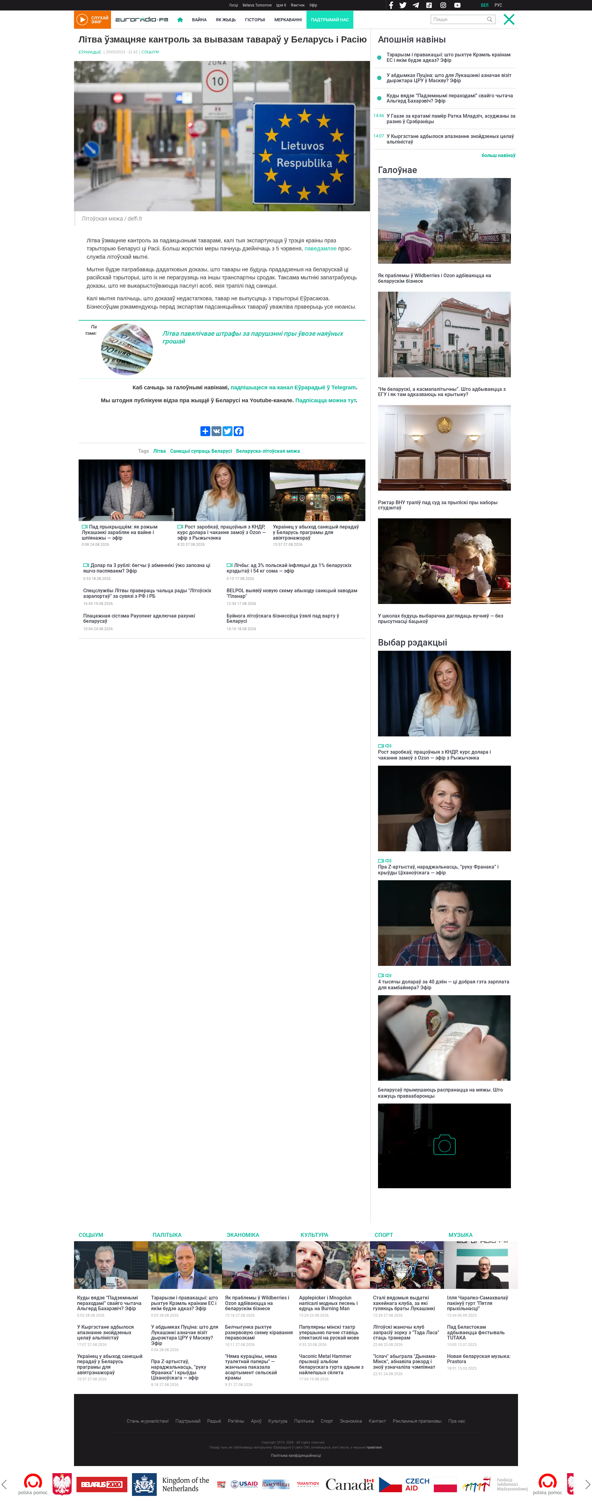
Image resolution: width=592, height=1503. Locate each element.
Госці (233, 5)
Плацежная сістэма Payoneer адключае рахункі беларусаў (139, 618)
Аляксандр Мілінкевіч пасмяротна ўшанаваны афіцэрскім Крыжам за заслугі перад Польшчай (442, 1198)
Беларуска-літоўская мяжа (268, 451)
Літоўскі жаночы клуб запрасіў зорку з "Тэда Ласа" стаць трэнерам (406, 1332)
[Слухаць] (388, 746)
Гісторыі (255, 19)
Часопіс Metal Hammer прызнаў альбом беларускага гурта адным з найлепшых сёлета (331, 1364)
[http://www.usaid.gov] (210, 1484)
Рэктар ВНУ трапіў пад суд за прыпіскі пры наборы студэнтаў (438, 505)
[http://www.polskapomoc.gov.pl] (513, 1484)
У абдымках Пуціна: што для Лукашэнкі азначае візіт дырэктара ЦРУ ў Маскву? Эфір (449, 78)
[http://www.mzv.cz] (273, 1484)
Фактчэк (298, 5)
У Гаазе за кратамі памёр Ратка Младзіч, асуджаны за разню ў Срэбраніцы (451, 118)
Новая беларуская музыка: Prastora (479, 1359)
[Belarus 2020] (68, 1484)
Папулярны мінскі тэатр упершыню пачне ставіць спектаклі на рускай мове (329, 1332)
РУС (498, 5)
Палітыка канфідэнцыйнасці (296, 1455)
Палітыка (167, 1235)
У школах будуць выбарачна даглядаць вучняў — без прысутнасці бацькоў (440, 618)
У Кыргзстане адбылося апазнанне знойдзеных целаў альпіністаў (450, 139)
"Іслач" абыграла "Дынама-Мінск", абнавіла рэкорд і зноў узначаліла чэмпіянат (405, 1361)
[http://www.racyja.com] (187, 1484)
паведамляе (321, 248)
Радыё (214, 1421)
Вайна (199, 19)
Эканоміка (243, 1235)
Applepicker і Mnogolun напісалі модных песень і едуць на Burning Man (328, 1303)
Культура (314, 1235)
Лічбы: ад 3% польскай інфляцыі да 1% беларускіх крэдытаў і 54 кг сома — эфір (289, 568)
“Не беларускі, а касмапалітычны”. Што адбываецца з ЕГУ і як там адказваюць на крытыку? (442, 392)
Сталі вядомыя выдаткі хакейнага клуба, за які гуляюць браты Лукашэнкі (404, 1303)
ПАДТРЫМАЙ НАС (330, 19)
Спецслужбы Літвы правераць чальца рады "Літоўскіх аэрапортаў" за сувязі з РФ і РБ (147, 593)
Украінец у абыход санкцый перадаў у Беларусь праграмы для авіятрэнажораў (316, 532)
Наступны (588, 1484)
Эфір (313, 5)
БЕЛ (484, 5)
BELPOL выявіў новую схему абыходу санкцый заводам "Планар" (292, 593)
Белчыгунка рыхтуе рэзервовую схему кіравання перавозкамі (259, 1332)
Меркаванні (288, 19)
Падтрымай (187, 1421)
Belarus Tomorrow (257, 5)
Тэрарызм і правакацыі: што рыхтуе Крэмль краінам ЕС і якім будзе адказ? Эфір (449, 57)
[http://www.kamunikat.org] (242, 1484)
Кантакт (377, 1421)
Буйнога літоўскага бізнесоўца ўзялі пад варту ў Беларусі (283, 618)
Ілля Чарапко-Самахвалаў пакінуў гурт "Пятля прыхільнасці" (477, 1303)
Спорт (384, 1235)
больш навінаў (499, 155)
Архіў (256, 1421)
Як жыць (226, 19)
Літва (159, 451)
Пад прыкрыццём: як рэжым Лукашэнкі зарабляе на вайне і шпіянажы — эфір (120, 532)
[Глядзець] (85, 527)
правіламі (374, 1447)
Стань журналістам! (148, 1421)
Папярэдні (4, 1484)
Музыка (461, 1235)
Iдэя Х (281, 5)
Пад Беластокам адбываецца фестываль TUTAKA (476, 1332)
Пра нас (456, 1421)
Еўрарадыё (90, 52)
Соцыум (150, 52)
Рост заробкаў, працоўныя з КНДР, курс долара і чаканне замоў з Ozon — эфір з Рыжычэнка (221, 532)
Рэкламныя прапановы (417, 1421)
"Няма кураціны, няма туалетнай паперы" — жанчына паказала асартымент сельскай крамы (251, 1367)
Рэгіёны (236, 1421)
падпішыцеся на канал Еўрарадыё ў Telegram (293, 387)
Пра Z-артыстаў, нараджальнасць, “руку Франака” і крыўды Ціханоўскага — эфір (438, 870)
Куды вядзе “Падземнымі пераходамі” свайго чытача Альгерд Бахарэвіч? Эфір (450, 98)
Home (180, 19)
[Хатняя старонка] (142, 20)
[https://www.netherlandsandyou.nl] (138, 1484)
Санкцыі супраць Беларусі (201, 451)
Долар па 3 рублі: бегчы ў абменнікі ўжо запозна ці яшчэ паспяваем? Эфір (146, 568)
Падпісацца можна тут (325, 400)
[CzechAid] (370, 1484)
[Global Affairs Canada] (316, 1484)
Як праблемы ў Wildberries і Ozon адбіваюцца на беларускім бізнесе (434, 278)
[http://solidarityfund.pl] (461, 1484)
